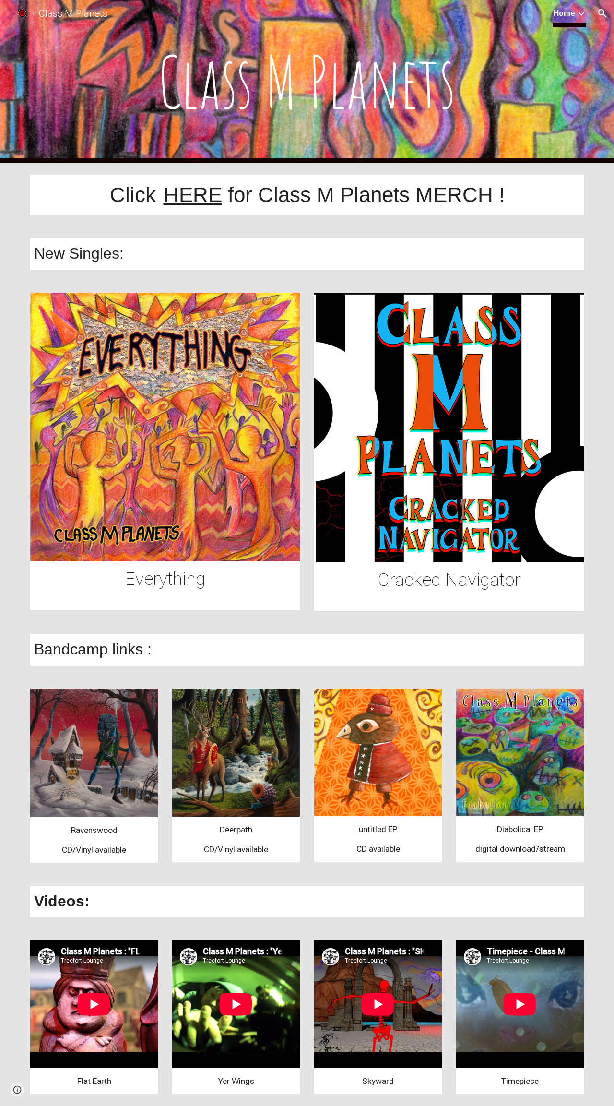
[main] (307, 81)
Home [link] (564, 13)
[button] (602, 13)
